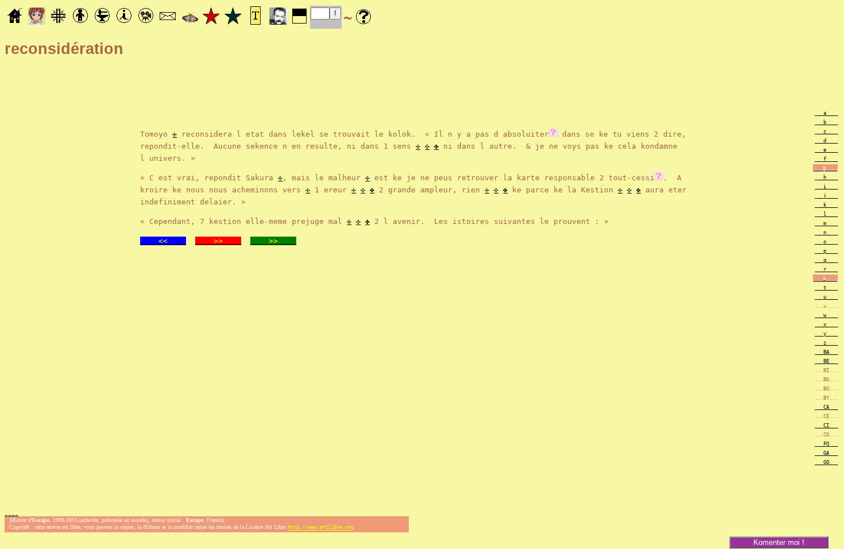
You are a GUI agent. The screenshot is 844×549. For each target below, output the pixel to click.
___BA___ (826, 352)
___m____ (826, 223)
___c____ (826, 131)
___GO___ (826, 462)
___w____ (826, 315)
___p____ (826, 251)
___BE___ (826, 361)
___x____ (826, 324)
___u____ (826, 297)
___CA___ (826, 407)
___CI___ (826, 425)
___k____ (826, 205)
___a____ (826, 113)
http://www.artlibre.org (321, 528)
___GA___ (826, 453)
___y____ (826, 334)
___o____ (826, 242)
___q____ (826, 260)
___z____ (826, 343)
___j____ (826, 196)
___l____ (826, 214)
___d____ (826, 141)
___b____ (826, 122)
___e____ (826, 150)
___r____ (826, 269)
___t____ (826, 288)
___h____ (826, 177)
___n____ (826, 232)
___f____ (826, 159)
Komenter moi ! (778, 542)
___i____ (826, 187)
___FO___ (826, 444)
